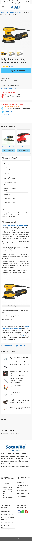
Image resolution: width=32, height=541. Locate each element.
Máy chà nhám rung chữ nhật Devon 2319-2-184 (23, 147)
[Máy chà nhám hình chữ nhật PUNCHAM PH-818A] (8, 137)
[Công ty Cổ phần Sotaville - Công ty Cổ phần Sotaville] (16, 7)
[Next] (27, 34)
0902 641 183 (8, 114)
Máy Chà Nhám (19, 12)
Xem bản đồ (8, 111)
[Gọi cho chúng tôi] (22, 511)
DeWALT (16, 76)
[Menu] (3, 7)
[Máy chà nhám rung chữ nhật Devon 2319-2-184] (23, 137)
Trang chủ (3, 12)
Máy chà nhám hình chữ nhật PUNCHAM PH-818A (8, 147)
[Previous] (4, 34)
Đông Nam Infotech (20, 538)
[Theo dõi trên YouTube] (26, 511)
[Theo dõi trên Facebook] (19, 511)
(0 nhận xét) (11, 66)
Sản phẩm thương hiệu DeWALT (14, 346)
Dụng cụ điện (10, 12)
